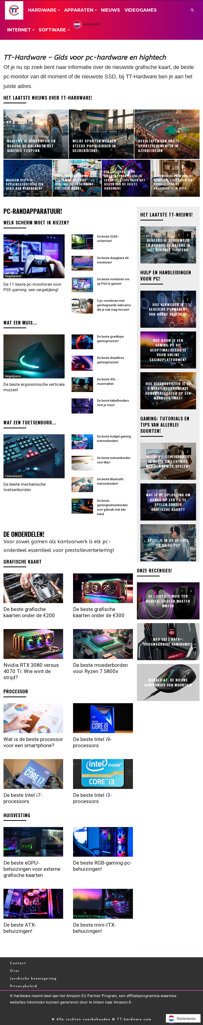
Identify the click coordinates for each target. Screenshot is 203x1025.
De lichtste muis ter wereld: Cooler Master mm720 (168, 600)
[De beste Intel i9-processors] (103, 718)
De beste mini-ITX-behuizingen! (94, 928)
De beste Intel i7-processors (22, 798)
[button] (192, 10)
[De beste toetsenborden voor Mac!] (82, 463)
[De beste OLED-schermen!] (82, 241)
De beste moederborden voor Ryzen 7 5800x (100, 668)
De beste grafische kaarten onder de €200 (29, 612)
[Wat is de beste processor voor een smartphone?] (33, 718)
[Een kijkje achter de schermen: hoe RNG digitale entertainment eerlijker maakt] (76, 178)
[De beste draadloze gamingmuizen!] (82, 363)
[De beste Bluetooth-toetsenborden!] (82, 484)
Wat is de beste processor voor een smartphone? (33, 742)
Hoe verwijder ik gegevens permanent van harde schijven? (168, 309)
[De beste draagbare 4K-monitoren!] (82, 263)
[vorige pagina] (178, 235)
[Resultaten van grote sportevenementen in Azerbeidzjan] (167, 134)
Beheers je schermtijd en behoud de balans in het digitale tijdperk (168, 245)
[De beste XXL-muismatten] (82, 384)
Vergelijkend (13, 276)
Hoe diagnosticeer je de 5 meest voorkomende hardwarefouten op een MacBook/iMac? (168, 390)
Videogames (141, 10)
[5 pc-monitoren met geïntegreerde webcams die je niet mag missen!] (82, 306)
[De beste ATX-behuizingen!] (33, 904)
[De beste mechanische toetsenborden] (34, 456)
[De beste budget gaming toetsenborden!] (82, 441)
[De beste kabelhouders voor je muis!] (82, 406)
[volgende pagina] (187, 235)
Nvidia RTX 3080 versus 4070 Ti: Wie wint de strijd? (31, 671)
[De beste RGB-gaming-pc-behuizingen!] (103, 842)
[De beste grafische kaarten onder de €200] (33, 588)
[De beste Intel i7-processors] (33, 774)
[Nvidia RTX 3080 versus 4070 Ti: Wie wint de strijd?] (33, 644)
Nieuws (110, 10)
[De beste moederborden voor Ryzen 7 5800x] (103, 644)
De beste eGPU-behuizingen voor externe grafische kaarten (31, 869)
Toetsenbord (13, 476)
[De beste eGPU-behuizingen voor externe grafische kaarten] (33, 842)
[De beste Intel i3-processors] (103, 774)
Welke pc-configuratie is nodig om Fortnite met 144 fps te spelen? (168, 461)
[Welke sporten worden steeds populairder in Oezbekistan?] (101, 134)
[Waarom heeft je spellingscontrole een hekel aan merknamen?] (27, 178)
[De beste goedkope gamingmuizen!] (82, 341)
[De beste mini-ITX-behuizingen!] (103, 904)
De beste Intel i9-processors (92, 742)
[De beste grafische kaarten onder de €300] (103, 588)
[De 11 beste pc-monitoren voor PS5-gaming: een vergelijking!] (34, 256)
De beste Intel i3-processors (92, 798)
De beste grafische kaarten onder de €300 (99, 612)
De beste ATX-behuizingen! (19, 928)
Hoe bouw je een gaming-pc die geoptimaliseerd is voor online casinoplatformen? (168, 350)
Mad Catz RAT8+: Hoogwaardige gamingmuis (168, 642)
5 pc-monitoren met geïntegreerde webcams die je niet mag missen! (114, 305)
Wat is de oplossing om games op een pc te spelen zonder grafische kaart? (168, 502)
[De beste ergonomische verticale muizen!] (34, 356)
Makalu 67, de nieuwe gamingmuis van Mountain (168, 682)
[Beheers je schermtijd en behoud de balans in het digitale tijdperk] (36, 134)
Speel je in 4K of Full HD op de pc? (168, 543)
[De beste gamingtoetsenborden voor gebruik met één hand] (82, 506)
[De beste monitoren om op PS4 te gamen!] (82, 284)
